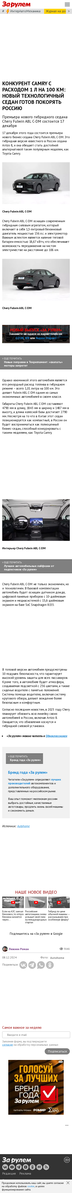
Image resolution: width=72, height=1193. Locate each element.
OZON (20, 338)
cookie (31, 1186)
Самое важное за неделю (22, 1027)
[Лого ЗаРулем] (16, 4)
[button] (68, 1183)
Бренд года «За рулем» (27, 772)
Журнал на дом (57, 11)
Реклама (25, 1173)
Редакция (9, 1173)
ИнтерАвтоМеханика (25, 11)
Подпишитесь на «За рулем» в (36, 933)
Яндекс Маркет (46, 338)
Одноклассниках (56, 736)
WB (27, 338)
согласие (7, 1044)
